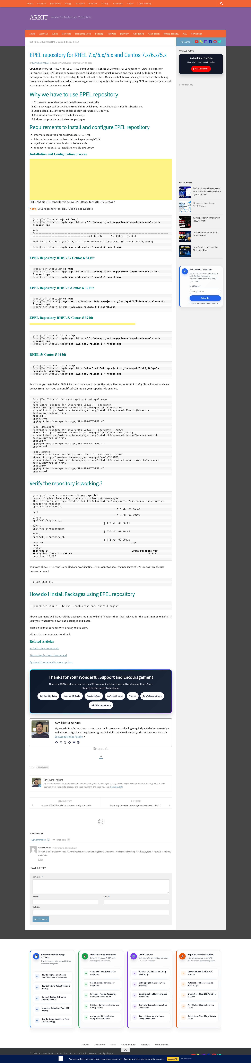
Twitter (132, 696)
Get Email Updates (48, 696)
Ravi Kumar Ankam (40, 63)
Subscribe (80, 3)
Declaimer (100, 1044)
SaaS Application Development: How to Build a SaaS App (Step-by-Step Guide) (207, 191)
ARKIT (39, 17)
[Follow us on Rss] (201, 41)
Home (30, 3)
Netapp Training (171, 33)
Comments (41, 839)
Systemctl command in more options (51, 662)
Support (145, 1044)
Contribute (118, 3)
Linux (55, 33)
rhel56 (67, 41)
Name (36, 896)
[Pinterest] (69, 742)
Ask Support (153, 33)
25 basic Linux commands (44, 648)
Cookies (85, 1044)
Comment (38, 876)
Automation (138, 33)
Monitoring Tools (83, 33)
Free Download (128, 1044)
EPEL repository (42, 767)
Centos (34, 41)
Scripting (99, 33)
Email (107, 896)
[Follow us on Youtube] (196, 41)
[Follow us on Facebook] (210, 41)
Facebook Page (93, 696)
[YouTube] (74, 742)
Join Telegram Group (152, 696)
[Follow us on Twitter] (219, 41)
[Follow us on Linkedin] (205, 41)
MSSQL (105, 3)
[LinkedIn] (78, 742)
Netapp (68, 3)
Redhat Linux (54, 41)
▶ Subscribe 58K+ (201, 69)
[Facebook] (56, 742)
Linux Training (144, 3)
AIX (185, 33)
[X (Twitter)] (61, 742)
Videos (130, 3)
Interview (93, 3)
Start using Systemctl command (48, 655)
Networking (196, 33)
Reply (40, 859)
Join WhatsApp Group (101, 705)
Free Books (55, 3)
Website (36, 907)
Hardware (66, 33)
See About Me (62, 736)
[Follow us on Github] (215, 41)
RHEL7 (76, 41)
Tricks (113, 1044)
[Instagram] (65, 742)
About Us (41, 3)
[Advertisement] (168, 18)
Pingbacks (62, 839)
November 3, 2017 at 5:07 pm (65, 848)
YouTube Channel (115, 696)
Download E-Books (71, 696)
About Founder (162, 1044)
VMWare (111, 33)
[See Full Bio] (84, 737)
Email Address (195, 286)
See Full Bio (76, 736)
